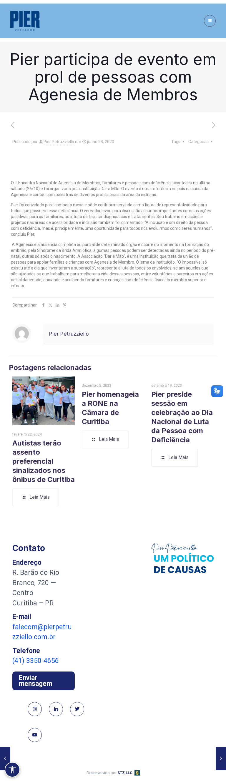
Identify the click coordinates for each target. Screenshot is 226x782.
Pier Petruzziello (59, 141)
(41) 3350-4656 (35, 661)
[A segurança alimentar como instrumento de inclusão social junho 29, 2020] (221, 758)
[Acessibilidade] (12, 769)
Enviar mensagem (35, 681)
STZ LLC (124, 773)
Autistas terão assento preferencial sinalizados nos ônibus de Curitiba (43, 461)
